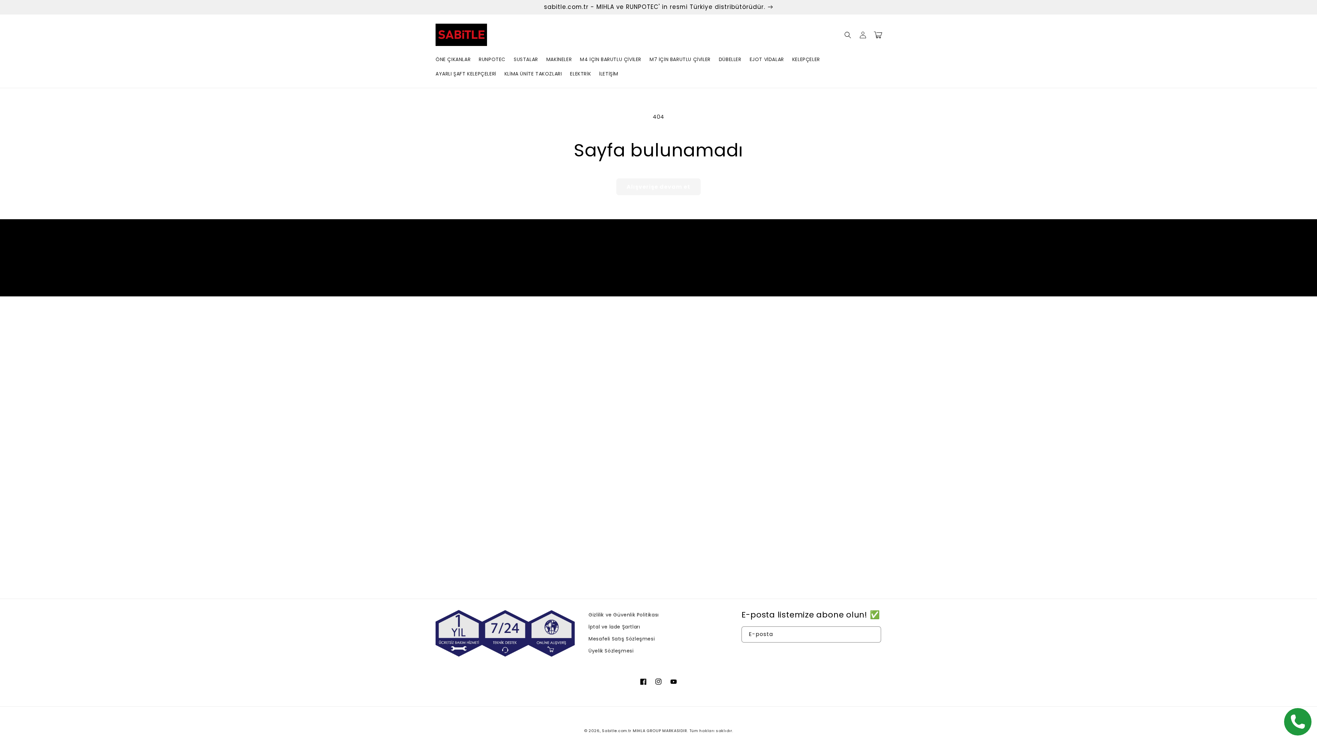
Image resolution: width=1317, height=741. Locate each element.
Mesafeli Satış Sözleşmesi (622, 638)
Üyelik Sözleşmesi (611, 650)
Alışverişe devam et (658, 187)
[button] (847, 35)
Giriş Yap (811, 654)
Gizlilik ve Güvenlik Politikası (624, 614)
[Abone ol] (712, 270)
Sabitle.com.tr (616, 730)
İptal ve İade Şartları (614, 626)
